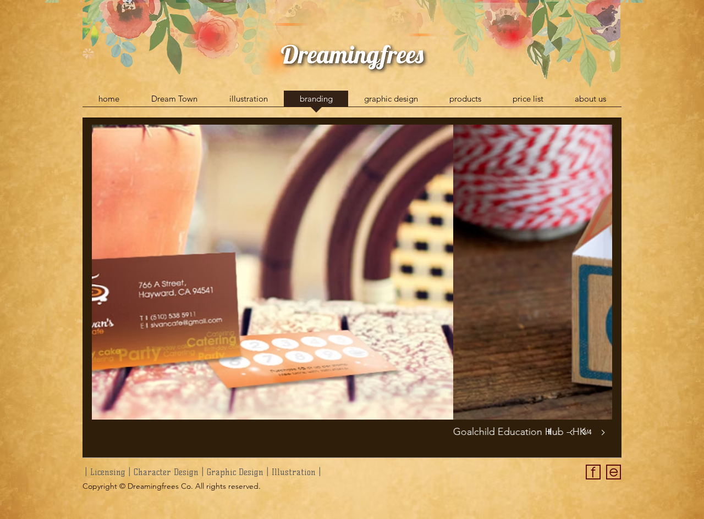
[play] (551, 429)
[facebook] (593, 472)
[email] (613, 472)
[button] (352, 291)
